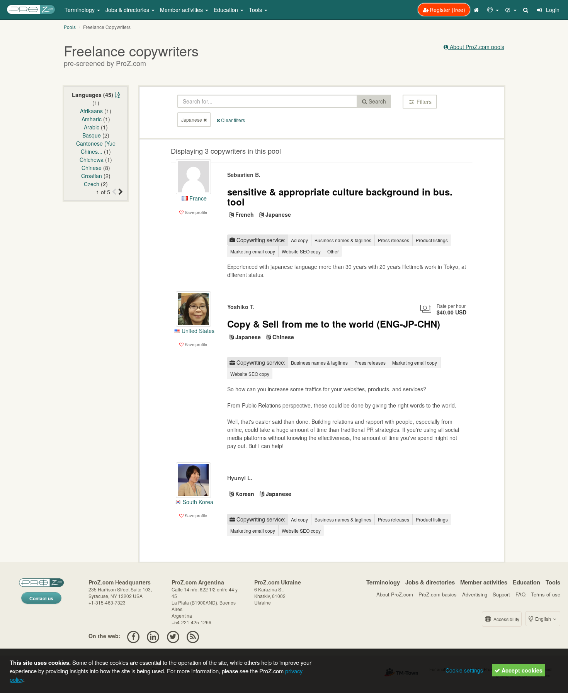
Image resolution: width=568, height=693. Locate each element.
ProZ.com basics (437, 594)
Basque (91, 135)
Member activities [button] (182, 10)
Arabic (91, 127)
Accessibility (505, 619)
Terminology (383, 582)
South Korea (197, 502)
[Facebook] (133, 636)
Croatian (91, 176)
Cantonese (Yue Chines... (96, 147)
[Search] (526, 9)
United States (197, 331)
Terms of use (545, 594)
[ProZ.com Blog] (192, 636)
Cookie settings (464, 670)
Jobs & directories (430, 582)
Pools (70, 27)
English (543, 618)
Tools (553, 582)
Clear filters (232, 120)
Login (551, 10)
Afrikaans (91, 111)
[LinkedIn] (153, 636)
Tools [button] (256, 10)
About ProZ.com (394, 594)
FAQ (520, 594)
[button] (493, 9)
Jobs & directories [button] (128, 10)
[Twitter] (173, 636)
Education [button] (227, 10)
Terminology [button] (80, 10)
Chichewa (92, 159)
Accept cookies (521, 670)
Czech (91, 184)
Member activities (483, 582)
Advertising (474, 594)
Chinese (92, 168)
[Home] (477, 9)
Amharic (92, 119)
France (197, 198)
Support (501, 594)
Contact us (41, 598)
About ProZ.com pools (476, 47)
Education (526, 582)
